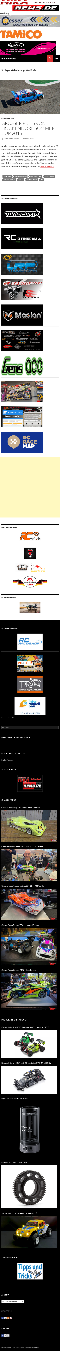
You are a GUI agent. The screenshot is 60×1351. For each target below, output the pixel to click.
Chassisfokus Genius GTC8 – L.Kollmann (18, 970)
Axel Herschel (29, 139)
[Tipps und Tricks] (30, 1271)
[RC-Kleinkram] (22, 238)
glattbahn (49, 176)
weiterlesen (47, 166)
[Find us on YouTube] (11, 1318)
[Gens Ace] (22, 365)
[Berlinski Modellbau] (30, 20)
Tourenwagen (21, 176)
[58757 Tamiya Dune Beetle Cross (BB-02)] (29, 1232)
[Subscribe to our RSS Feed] (8, 1318)
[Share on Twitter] (5, 1335)
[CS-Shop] (22, 264)
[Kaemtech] (22, 340)
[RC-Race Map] (22, 442)
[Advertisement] (30, 487)
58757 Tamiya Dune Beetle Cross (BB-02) (19, 1213)
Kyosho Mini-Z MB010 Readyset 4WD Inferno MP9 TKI (25, 1027)
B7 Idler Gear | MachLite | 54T (14, 1162)
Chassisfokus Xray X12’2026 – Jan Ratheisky (20, 807)
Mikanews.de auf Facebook (16, 737)
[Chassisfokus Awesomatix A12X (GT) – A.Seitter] (29, 865)
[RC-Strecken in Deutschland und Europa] (38, 567)
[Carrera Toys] (22, 391)
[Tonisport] (22, 213)
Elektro (7, 176)
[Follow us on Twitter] (5, 1318)
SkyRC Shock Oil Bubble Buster (14, 1098)
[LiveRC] (30, 553)
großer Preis (9, 180)
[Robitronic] (22, 289)
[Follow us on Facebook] (2, 1318)
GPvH (21, 180)
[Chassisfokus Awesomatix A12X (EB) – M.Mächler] (29, 904)
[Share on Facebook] (2, 1335)
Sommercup (32, 180)
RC (42, 180)
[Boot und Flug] (30, 607)
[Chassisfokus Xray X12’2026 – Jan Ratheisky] (29, 826)
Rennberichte (7, 118)
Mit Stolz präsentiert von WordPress (26, 1348)
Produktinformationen (14, 1020)
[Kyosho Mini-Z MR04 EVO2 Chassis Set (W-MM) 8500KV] (29, 1080)
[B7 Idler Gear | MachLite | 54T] (29, 1187)
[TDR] (30, 684)
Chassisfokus (8, 800)
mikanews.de (8, 58)
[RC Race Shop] (30, 641)
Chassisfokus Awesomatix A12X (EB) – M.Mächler (23, 886)
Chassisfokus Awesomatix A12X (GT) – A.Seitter (22, 846)
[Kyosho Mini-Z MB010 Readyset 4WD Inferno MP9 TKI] (29, 1044)
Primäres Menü (56, 58)
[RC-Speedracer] (23, 567)
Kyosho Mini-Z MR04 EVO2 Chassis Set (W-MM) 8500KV (26, 1063)
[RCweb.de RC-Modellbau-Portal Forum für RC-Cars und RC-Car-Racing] (30, 537)
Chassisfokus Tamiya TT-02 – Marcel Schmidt (20, 925)
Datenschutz (6, 1348)
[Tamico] (21, 33)
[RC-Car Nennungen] (22, 416)
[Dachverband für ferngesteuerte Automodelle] (30, 581)
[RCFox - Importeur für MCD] (30, 663)
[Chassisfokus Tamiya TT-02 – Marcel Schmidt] (29, 946)
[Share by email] (8, 1335)
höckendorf (35, 176)
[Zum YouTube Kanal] (30, 783)
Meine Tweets (7, 760)
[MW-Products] (22, 314)
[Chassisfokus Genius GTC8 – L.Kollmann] (29, 991)
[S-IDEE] (28, 47)
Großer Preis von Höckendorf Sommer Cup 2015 (28, 128)
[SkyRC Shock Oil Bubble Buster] (29, 1129)
